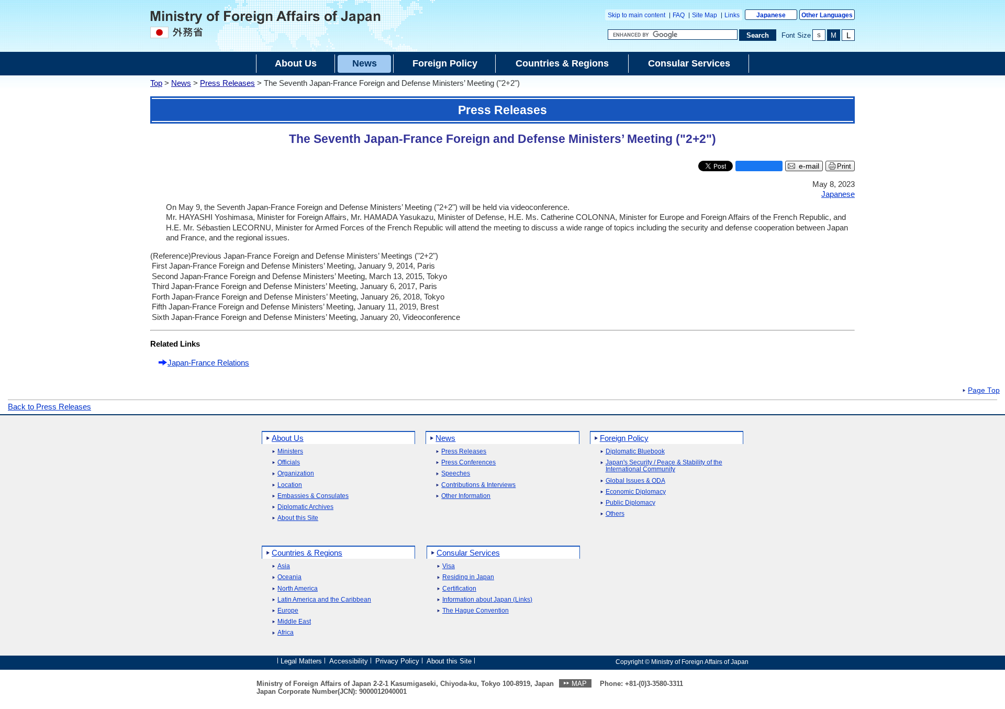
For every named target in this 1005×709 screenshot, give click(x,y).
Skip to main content (636, 15)
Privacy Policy (397, 661)
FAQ (679, 15)
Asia (283, 566)
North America (297, 588)
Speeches (455, 473)
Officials (288, 462)
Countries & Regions (307, 552)
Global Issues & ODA (635, 481)
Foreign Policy (624, 438)
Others (615, 514)
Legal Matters (301, 661)
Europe (287, 610)
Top (156, 83)
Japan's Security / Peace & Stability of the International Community (664, 466)
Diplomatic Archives (305, 507)
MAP (579, 684)
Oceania (289, 577)
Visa (448, 566)
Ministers (290, 451)
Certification (459, 588)
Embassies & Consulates (313, 496)
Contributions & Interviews (478, 485)
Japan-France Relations (208, 362)
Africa (285, 632)
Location (289, 485)
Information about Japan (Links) (487, 599)
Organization (295, 473)
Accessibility (348, 661)
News (181, 83)
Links (732, 15)
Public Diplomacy (630, 503)
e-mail (809, 166)
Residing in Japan (468, 577)
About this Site (297, 518)
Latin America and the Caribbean (324, 599)
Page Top (984, 390)
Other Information (465, 496)
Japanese (771, 15)
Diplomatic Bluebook (635, 451)
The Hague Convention (475, 610)
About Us (288, 438)
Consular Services (468, 552)
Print (844, 166)
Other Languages (827, 15)
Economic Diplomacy (636, 492)
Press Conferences (468, 462)
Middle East (294, 621)
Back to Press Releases (49, 406)
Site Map (704, 15)
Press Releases (227, 83)
